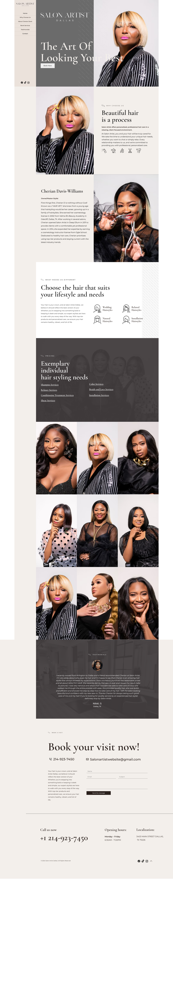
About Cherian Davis (25, 21)
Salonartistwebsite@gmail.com (115, 759)
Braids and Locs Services (101, 389)
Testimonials (25, 29)
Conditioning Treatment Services (57, 395)
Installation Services (99, 395)
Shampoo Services (50, 384)
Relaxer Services (49, 389)
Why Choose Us (25, 17)
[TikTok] (25, 82)
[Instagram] (28, 82)
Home (25, 13)
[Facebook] (22, 82)
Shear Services (48, 400)
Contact (25, 33)
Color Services (96, 384)
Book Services (25, 25)
